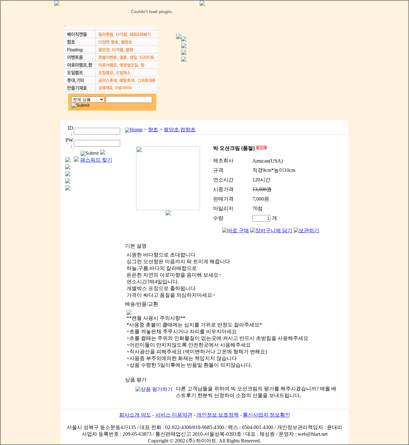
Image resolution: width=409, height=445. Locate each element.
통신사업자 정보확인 (266, 415)
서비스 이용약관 (173, 415)
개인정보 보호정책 (218, 415)
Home (136, 129)
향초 (153, 129)
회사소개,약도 (135, 415)
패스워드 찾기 (96, 160)
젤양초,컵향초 (180, 129)
